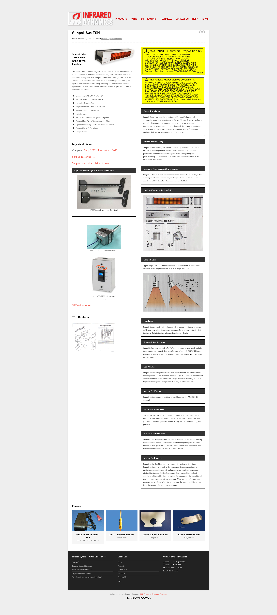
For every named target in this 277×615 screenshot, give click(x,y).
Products (121, 566)
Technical (121, 573)
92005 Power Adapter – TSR (87, 536)
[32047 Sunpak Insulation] (155, 520)
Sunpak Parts (80, 540)
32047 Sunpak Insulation (155, 534)
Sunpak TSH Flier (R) (83, 156)
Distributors (122, 569)
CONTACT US (182, 18)
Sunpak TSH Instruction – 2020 (100, 150)
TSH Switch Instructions (81, 305)
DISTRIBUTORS (149, 18)
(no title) (75, 562)
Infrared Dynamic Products (111, 38)
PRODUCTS (121, 18)
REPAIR (205, 18)
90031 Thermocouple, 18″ (121, 534)
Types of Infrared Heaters (81, 573)
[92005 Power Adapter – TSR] (88, 520)
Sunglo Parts (122, 537)
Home (120, 562)
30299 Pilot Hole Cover (189, 534)
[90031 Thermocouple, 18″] (121, 520)
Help (119, 581)
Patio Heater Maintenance (82, 569)
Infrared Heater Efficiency (82, 566)
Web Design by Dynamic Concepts (153, 594)
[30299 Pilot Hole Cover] (189, 520)
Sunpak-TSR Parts (93, 540)
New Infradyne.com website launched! (87, 577)
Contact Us (122, 577)
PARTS (134, 18)
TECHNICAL (166, 18)
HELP (195, 18)
